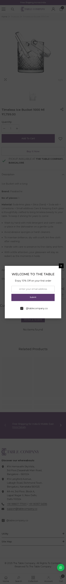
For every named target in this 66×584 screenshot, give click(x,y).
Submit (33, 297)
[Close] (61, 265)
